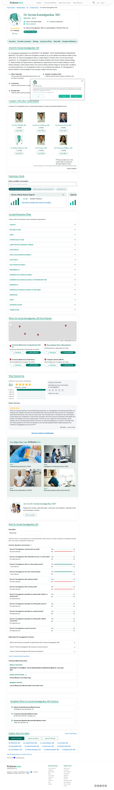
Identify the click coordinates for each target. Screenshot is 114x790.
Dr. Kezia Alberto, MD (15, 746)
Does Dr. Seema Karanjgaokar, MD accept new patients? (26, 651)
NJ (27, 7)
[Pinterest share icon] (105, 786)
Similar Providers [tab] (16, 738)
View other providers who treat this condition (36, 202)
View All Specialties (71, 733)
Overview (12, 41)
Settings (38, 96)
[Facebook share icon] (95, 786)
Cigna (11, 235)
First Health (14, 260)
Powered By (10, 758)
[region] (57, 89)
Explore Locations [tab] (33, 738)
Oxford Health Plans (17, 240)
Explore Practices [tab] (50, 738)
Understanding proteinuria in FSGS (20, 466)
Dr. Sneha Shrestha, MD (32, 746)
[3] (56, 390)
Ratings (35, 41)
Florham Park (34, 7)
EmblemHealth (14, 270)
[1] (49, 390)
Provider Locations (24, 41)
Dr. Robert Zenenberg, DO (33, 749)
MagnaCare (13, 295)
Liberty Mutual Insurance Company (21, 245)
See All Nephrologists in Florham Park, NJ (19, 754)
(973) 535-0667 (34, 365)
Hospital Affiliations (69, 41)
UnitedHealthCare (16, 305)
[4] (59, 390)
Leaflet (61, 340)
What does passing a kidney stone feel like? (57, 490)
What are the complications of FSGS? (21, 490)
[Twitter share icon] (103, 786)
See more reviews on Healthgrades (43, 433)
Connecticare (14, 310)
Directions (18, 352)
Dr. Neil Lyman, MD (48, 746)
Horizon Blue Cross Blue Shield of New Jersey (25, 290)
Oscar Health (14, 250)
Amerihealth (14, 285)
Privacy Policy (42, 90)
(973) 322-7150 (69, 365)
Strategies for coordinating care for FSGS (56, 466)
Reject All (64, 96)
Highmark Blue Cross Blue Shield (21, 275)
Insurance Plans (46, 41)
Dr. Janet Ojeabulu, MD (47, 743)
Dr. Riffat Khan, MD (14, 743)
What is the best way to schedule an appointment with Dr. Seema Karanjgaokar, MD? (35, 642)
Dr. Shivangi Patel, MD (64, 746)
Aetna (12, 300)
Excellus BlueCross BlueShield (20, 255)
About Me (57, 41)
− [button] (10, 325)
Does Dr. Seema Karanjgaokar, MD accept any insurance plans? (29, 647)
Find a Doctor (11, 7)
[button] (31, 545)
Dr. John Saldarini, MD (15, 749)
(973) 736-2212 (34, 352)
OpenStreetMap (68, 340)
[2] (52, 390)
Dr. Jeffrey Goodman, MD (51, 749)
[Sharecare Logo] (17, 2)
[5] (62, 390)
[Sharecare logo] (25, 766)
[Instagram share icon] (98, 786)
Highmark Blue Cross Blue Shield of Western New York (28, 280)
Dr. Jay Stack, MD (63, 743)
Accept (76, 96)
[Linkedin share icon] (100, 786)
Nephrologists (21, 7)
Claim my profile (30, 515)
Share (16, 33)
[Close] (82, 81)
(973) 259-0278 (69, 352)
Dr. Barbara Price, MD (68, 749)
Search (94, 2)
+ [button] (10, 323)
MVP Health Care (15, 230)
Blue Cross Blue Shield (17, 265)
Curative (13, 225)
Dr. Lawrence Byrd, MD (30, 743)
